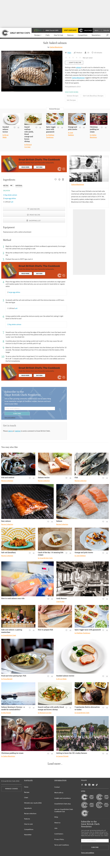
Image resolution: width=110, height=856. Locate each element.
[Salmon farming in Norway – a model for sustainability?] (18, 693)
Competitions (28, 829)
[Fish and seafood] (18, 464)
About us (57, 822)
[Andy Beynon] (82, 578)
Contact (57, 787)
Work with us (58, 792)
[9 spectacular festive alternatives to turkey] (92, 693)
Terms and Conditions (61, 845)
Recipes (26, 792)
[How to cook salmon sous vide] (27, 578)
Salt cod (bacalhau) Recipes (93, 96)
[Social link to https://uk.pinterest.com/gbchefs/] (86, 785)
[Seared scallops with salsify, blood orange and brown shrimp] (33, 119)
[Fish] (92, 464)
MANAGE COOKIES (11, 788)
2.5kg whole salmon (10, 195)
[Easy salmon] (27, 501)
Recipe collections (30, 813)
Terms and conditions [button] (10, 417)
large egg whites (10, 198)
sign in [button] (10, 431)
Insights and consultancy (62, 798)
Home (26, 787)
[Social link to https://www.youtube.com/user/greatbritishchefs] (93, 785)
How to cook (28, 824)
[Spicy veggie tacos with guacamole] (55, 119)
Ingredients (28, 808)
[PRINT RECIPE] (59, 180)
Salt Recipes (71, 100)
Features (27, 819)
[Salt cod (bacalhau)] (18, 539)
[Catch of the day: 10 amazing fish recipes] (55, 539)
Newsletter (28, 835)
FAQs (56, 817)
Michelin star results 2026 (33, 803)
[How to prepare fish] (55, 616)
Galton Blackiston (56, 47)
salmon (78, 67)
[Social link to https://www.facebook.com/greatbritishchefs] (82, 785)
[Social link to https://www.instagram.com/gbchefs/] (89, 785)
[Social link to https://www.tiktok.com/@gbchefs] (97, 785)
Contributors (58, 834)
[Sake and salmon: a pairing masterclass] (18, 616)
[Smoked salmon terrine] (11, 119)
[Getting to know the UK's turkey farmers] (82, 733)
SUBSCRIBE (17, 413)
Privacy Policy (59, 839)
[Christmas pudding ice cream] (98, 119)
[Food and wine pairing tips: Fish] (27, 656)
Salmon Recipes (72, 96)
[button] (37, 35)
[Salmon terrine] (55, 464)
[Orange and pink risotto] (77, 119)
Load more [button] (54, 763)
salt (12, 202)
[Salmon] (82, 501)
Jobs (55, 828)
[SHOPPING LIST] (63, 180)
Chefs (26, 797)
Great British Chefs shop (62, 804)
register (18, 431)
